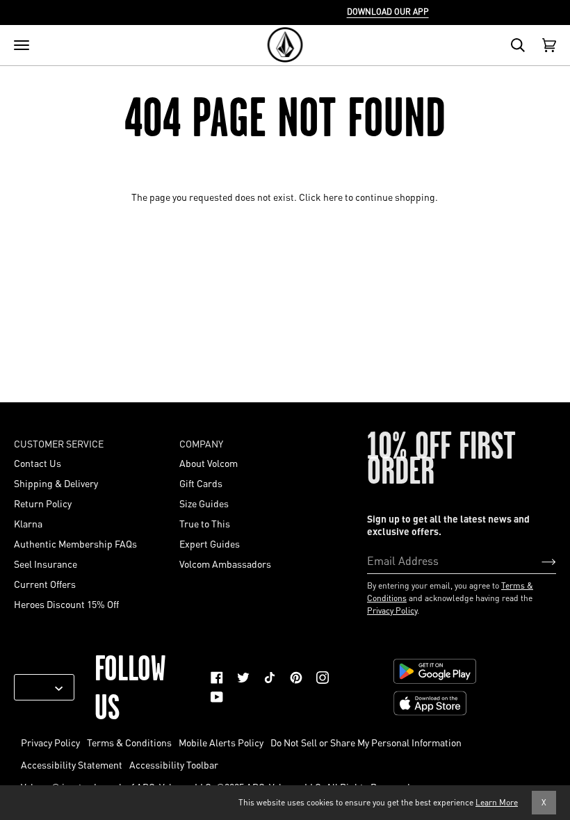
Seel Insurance (45, 563)
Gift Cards (200, 483)
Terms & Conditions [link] (129, 742)
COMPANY (201, 443)
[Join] (537, 560)
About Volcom (208, 463)
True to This (204, 523)
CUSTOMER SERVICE (59, 443)
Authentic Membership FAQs (75, 543)
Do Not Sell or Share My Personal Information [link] (366, 742)
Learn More (496, 802)
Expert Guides (209, 543)
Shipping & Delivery (56, 483)
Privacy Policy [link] (50, 742)
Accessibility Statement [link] (71, 764)
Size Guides (204, 503)
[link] (217, 677)
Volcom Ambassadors (225, 563)
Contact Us (37, 463)
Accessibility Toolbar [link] (173, 764)
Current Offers (45, 583)
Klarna (28, 523)
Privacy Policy (392, 610)
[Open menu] (21, 45)
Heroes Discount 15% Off (66, 604)
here (333, 196)
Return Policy (43, 503)
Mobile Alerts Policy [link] (221, 742)
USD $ (39, 687)
